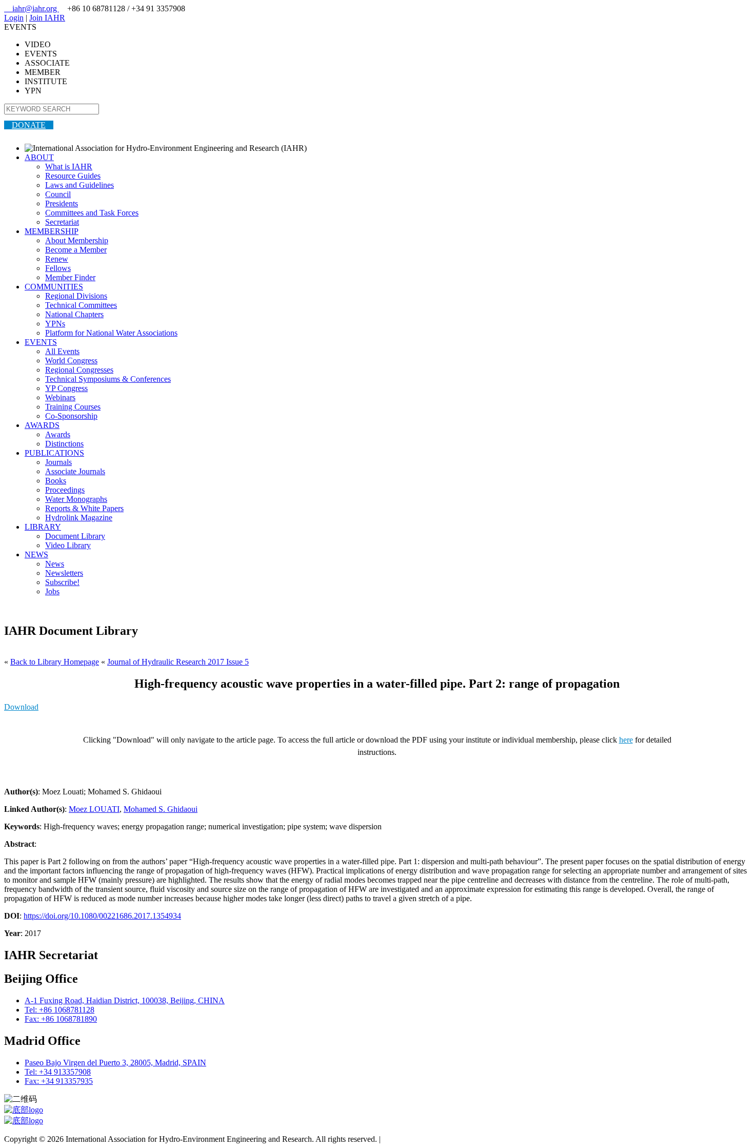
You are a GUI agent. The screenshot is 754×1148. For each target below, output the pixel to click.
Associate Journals (75, 471)
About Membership (76, 240)
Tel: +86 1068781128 (59, 1009)
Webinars (60, 397)
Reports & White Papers (84, 508)
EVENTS (41, 342)
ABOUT (39, 157)
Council (58, 194)
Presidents (61, 203)
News (54, 563)
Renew (56, 259)
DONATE (29, 125)
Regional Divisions (76, 295)
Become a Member (76, 249)
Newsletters (64, 573)
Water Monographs (76, 499)
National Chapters (74, 314)
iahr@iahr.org (31, 8)
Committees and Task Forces (91, 212)
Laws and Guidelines (79, 185)
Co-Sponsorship (71, 416)
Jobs (52, 591)
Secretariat (62, 222)
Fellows (58, 268)
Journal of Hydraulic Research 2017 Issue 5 (178, 661)
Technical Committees (81, 305)
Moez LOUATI (94, 809)
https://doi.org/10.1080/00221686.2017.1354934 (102, 915)
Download (21, 707)
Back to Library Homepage (54, 661)
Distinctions (64, 443)
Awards (57, 434)
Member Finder (70, 277)
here (626, 739)
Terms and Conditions (418, 1139)
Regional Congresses (79, 369)
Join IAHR (47, 17)
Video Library (68, 545)
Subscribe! (62, 582)
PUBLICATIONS (54, 453)
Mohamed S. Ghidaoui (160, 809)
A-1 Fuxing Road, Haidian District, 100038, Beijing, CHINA (125, 1000)
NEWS (36, 554)
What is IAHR (68, 166)
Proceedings (65, 489)
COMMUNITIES (54, 286)
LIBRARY (43, 526)
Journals (58, 462)
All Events (62, 351)
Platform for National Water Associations (111, 332)
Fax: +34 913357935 (59, 1081)
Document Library (75, 536)
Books (55, 480)
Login (14, 17)
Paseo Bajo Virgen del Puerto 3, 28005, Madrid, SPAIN (115, 1062)
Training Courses (73, 406)
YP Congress (66, 388)
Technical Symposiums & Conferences (108, 379)
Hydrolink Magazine (78, 517)
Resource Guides (73, 175)
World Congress (71, 360)
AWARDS (42, 425)
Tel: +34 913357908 (58, 1071)
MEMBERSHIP (51, 231)
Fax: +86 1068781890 (61, 1019)
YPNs (55, 323)
